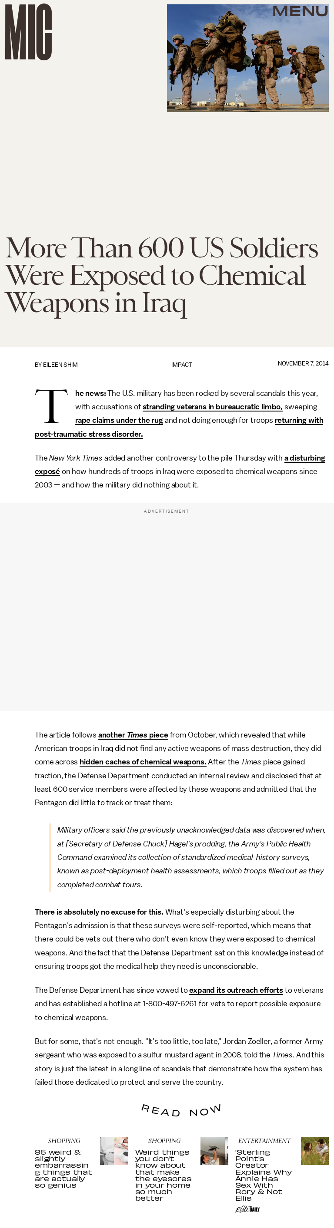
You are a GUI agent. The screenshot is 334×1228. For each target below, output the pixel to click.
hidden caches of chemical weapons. (143, 762)
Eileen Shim (60, 365)
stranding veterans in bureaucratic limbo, (213, 407)
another (112, 735)
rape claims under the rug (119, 420)
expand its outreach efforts (236, 990)
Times (137, 735)
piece (157, 735)
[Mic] (28, 31)
